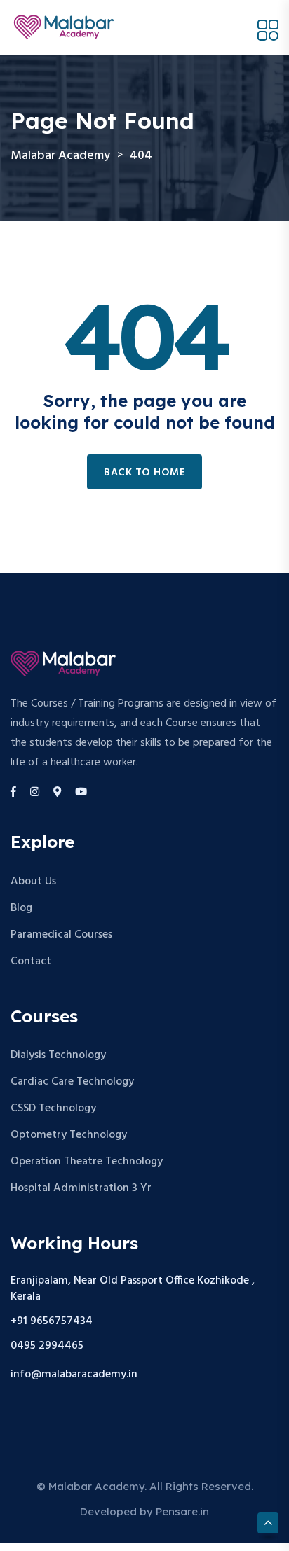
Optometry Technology (69, 1135)
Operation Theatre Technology (87, 1162)
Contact (31, 961)
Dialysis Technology (58, 1055)
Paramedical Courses (61, 935)
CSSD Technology (53, 1108)
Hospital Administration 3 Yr (81, 1188)
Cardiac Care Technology (72, 1082)
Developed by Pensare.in (144, 1511)
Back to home (144, 472)
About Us (33, 881)
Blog (21, 908)
